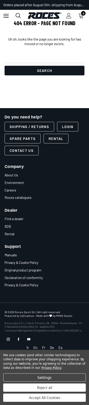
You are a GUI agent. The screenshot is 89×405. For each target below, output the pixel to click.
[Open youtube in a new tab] (28, 339)
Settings (44, 377)
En (35, 347)
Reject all (44, 387)
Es (60, 347)
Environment (14, 183)
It (27, 347)
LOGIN (67, 126)
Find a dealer (14, 219)
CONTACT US (22, 150)
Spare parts (23, 138)
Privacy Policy (51, 367)
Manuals (11, 255)
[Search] (18, 15)
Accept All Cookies (44, 397)
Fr (43, 347)
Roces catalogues (18, 197)
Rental (56, 138)
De (52, 347)
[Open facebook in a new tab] (18, 339)
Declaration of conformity (24, 278)
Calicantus (27, 315)
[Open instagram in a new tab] (8, 339)
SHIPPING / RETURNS (29, 126)
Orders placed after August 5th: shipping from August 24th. (44, 5)
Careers (10, 190)
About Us (11, 175)
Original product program (23, 270)
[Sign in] (68, 15)
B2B (8, 226)
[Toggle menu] (6, 15)
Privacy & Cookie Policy (21, 262)
